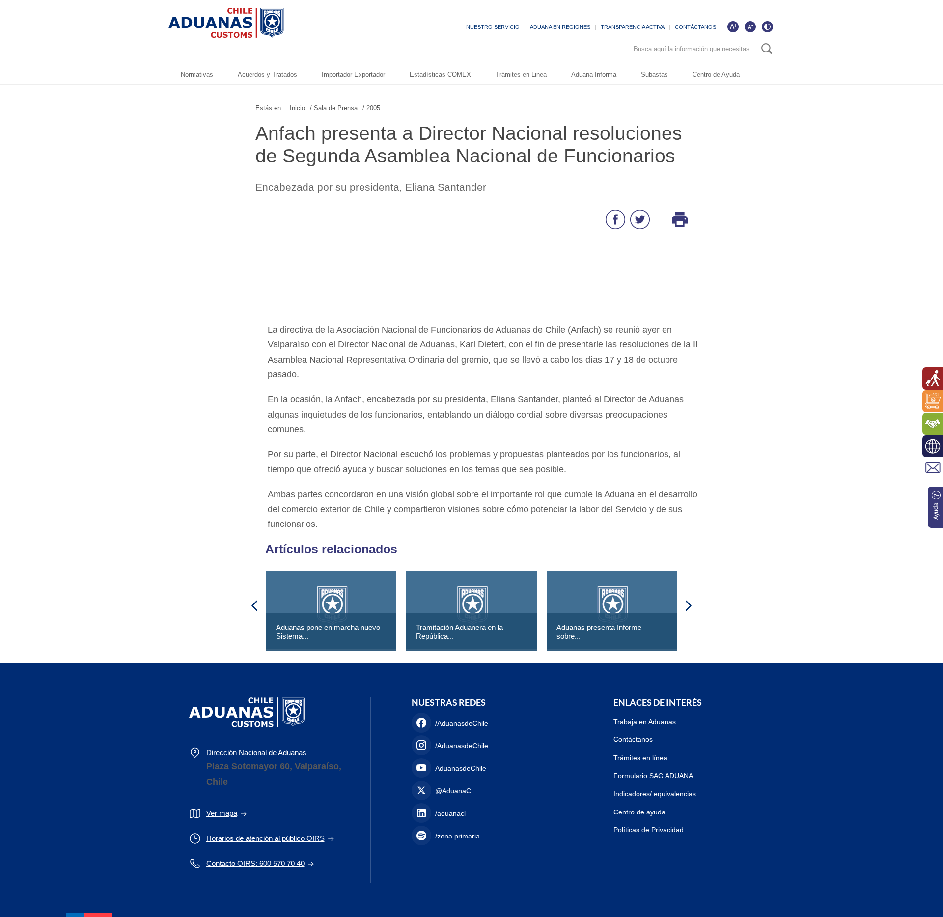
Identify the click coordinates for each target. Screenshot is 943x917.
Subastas (654, 74)
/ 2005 (371, 108)
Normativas (197, 74)
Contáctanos (633, 739)
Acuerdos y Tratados (267, 74)
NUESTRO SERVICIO (493, 27)
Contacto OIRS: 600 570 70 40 (255, 863)
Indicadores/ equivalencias (654, 794)
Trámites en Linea (521, 74)
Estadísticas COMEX (440, 74)
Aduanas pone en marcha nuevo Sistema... (328, 631)
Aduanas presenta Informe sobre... (598, 631)
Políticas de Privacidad (648, 830)
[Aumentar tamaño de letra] (733, 26)
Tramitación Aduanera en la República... (459, 631)
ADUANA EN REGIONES (560, 27)
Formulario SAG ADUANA (653, 776)
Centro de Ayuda (716, 74)
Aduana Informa (593, 74)
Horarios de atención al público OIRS (265, 838)
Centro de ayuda (639, 812)
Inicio (297, 108)
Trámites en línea (640, 757)
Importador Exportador (353, 74)
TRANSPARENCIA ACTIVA (633, 27)
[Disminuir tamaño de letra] (750, 26)
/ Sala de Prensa (334, 108)
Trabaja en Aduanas (644, 722)
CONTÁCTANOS (695, 27)
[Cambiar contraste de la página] (767, 26)
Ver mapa (221, 813)
